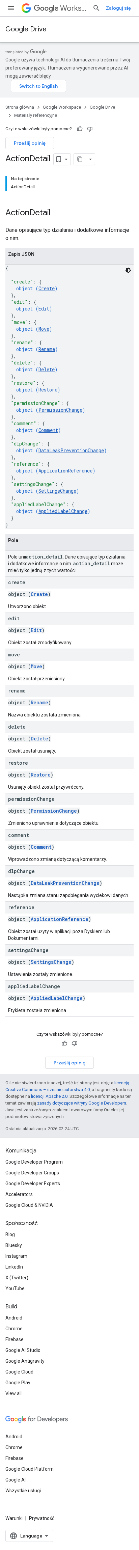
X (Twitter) (16, 1277)
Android (13, 1318)
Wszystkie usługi (23, 1490)
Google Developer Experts (32, 1183)
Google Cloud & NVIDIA (29, 1205)
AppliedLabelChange (62, 511)
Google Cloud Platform (29, 1469)
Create (46, 288)
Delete (46, 369)
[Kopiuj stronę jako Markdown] (80, 159)
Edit (43, 308)
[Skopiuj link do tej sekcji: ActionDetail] (59, 213)
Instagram (16, 1256)
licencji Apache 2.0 (49, 1096)
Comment (48, 430)
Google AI (15, 1480)
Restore (47, 389)
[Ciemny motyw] (128, 270)
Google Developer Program (34, 1162)
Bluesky (13, 1245)
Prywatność (41, 1518)
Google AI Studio (22, 1350)
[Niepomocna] (90, 129)
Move (43, 329)
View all (13, 1393)
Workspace (73, 8)
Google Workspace (62, 107)
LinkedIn (14, 1267)
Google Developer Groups (32, 1172)
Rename (46, 349)
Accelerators (19, 1194)
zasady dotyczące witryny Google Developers (81, 1103)
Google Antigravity (25, 1361)
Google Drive (26, 29)
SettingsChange (57, 491)
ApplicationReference (65, 470)
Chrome (14, 1328)
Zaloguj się (118, 8)
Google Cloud (19, 1372)
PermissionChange (60, 410)
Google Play (17, 1382)
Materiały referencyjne (35, 115)
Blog (10, 1234)
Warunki (14, 1518)
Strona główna (19, 107)
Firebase (14, 1339)
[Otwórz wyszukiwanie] (96, 8)
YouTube (15, 1288)
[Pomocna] (80, 129)
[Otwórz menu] (11, 8)
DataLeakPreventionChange (71, 450)
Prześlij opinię (30, 143)
